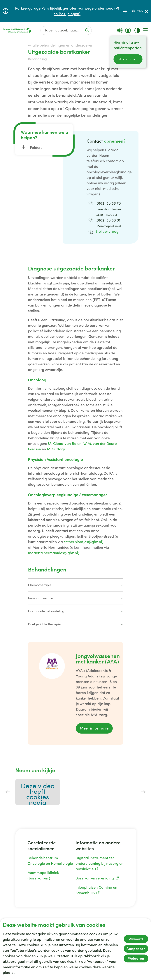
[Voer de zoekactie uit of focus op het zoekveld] (87, 30)
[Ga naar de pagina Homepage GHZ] (17, 30)
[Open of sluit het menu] (145, 30)
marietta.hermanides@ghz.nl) (53, 552)
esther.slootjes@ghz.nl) (83, 541)
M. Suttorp (56, 449)
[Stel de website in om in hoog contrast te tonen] (137, 30)
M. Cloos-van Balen (65, 443)
